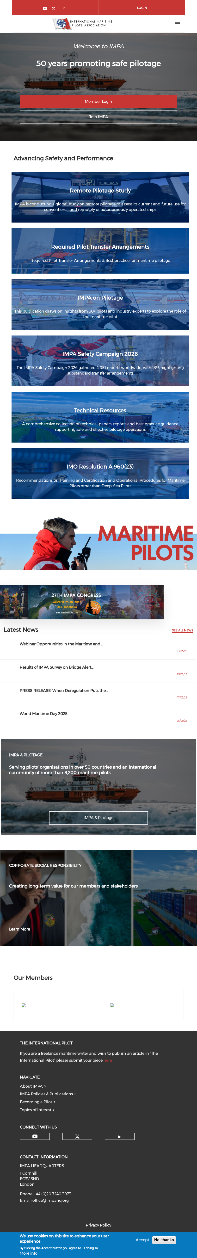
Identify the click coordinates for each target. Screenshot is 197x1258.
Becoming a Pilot (36, 1102)
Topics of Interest (35, 1110)
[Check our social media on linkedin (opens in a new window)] (65, 9)
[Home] (82, 23)
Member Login (98, 101)
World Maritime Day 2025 (44, 713)
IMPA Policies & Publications (46, 1094)
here (108, 1060)
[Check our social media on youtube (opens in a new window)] (45, 9)
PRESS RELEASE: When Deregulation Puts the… (64, 690)
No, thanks (164, 1240)
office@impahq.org (50, 1200)
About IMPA (31, 1086)
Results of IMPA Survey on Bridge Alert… (56, 667)
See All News (182, 630)
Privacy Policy (98, 1225)
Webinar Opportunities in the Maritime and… (61, 644)
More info (28, 1253)
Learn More (19, 929)
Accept (142, 1240)
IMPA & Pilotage (98, 817)
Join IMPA (98, 117)
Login (142, 8)
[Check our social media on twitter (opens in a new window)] (55, 9)
